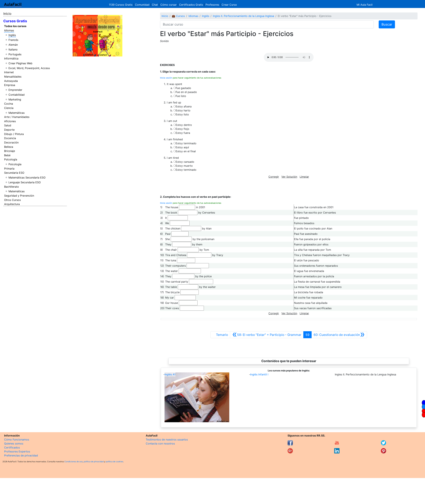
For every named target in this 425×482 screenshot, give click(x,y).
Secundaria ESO (14, 172)
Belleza (8, 146)
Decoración (11, 142)
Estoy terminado (186, 143)
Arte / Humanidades (16, 117)
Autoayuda (11, 81)
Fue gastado (183, 88)
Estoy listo (182, 114)
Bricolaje (9, 151)
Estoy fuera (183, 132)
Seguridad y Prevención (19, 195)
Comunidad (142, 4)
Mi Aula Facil (365, 4)
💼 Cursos (178, 16)
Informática (11, 58)
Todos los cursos (15, 26)
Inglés (12, 35)
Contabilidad (16, 94)
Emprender (15, 89)
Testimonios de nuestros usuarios (167, 439)
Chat (155, 4)
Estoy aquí (182, 147)
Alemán (13, 44)
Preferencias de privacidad (21, 455)
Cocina (8, 103)
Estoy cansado (185, 161)
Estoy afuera (184, 106)
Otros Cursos (12, 200)
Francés (13, 40)
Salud (7, 125)
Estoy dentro (184, 125)
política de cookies (114, 461)
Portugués (14, 54)
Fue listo (181, 96)
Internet (9, 72)
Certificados (12, 447)
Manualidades (12, 76)
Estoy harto (183, 110)
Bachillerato (11, 186)
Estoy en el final (186, 151)
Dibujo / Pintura (14, 134)
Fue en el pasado (186, 92)
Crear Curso (229, 4)
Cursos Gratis (15, 21)
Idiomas (9, 30)
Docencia (10, 138)
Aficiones (10, 121)
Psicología (10, 159)
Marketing (14, 99)
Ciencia (8, 108)
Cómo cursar (168, 4)
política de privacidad (94, 461)
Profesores (212, 4)
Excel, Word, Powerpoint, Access (29, 68)
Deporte (9, 129)
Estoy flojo (182, 129)
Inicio (7, 14)
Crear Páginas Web (20, 63)
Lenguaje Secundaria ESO (24, 182)
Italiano (13, 49)
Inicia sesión (166, 78)
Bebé (7, 155)
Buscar (387, 24)
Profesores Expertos (17, 451)
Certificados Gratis (191, 4)
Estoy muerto (184, 165)
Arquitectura (12, 204)
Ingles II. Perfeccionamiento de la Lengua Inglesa (243, 16)
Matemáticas (16, 112)
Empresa (9, 85)
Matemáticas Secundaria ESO (26, 177)
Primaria (9, 168)
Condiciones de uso (73, 461)
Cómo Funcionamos (16, 439)
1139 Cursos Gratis (121, 4)
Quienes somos (13, 443)
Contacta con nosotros (160, 443)
